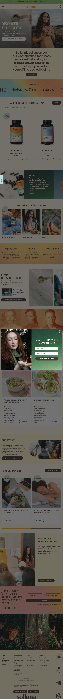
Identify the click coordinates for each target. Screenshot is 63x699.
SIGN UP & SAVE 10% (47, 359)
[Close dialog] (60, 331)
